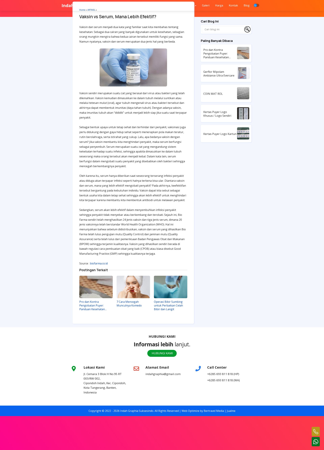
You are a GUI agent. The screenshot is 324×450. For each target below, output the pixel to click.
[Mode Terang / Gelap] (256, 5)
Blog (247, 5)
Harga (219, 5)
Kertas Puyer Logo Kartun (219, 134)
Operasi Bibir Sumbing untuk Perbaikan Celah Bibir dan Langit (168, 305)
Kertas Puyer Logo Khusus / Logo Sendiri (217, 114)
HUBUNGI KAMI (162, 353)
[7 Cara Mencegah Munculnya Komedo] (133, 287)
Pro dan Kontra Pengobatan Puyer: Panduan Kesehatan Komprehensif (92, 305)
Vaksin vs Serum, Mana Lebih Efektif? (117, 17)
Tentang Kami (171, 5)
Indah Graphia (77, 5)
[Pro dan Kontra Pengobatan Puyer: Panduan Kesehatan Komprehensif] (96, 287)
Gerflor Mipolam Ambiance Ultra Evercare (218, 73)
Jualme (231, 411)
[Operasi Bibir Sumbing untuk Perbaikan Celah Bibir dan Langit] (170, 287)
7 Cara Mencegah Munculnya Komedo (129, 303)
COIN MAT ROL (213, 94)
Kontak (233, 5)
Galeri (205, 5)
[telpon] (316, 431)
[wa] (316, 441)
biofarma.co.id (99, 263)
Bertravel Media (214, 411)
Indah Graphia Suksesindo (136, 411)
